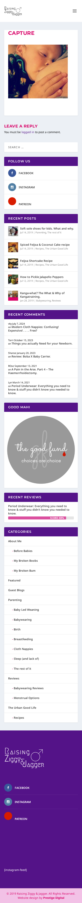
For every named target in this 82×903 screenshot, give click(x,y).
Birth (17, 629)
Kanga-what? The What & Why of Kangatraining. (42, 294)
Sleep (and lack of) (26, 659)
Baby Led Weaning (26, 609)
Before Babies (23, 551)
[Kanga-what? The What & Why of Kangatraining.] (13, 296)
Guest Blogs (16, 590)
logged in (27, 132)
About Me (14, 541)
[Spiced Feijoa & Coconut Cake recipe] (13, 247)
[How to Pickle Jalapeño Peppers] (13, 280)
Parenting (40, 232)
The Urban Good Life (56, 248)
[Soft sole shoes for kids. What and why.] (13, 231)
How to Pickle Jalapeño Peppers (41, 277)
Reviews (56, 300)
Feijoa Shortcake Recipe (36, 261)
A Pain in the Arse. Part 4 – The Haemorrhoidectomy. (30, 371)
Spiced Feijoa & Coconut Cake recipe (45, 244)
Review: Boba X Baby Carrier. (31, 356)
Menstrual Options (26, 698)
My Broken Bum (24, 570)
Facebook (26, 173)
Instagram (27, 187)
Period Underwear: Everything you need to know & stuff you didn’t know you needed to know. (39, 389)
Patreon (25, 204)
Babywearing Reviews (29, 688)
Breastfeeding (23, 639)
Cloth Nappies (23, 649)
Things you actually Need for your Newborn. (42, 343)
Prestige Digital (53, 898)
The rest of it (54, 232)
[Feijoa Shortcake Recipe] (13, 263)
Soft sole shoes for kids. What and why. (47, 228)
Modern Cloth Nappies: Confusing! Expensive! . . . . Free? (33, 328)
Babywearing (43, 300)
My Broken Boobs (26, 560)
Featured (14, 580)
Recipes (39, 248)
